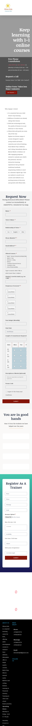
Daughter (15, 232)
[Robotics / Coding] (16, 260)
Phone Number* (11, 238)
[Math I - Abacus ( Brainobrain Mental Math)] (16, 256)
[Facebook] (13, 663)
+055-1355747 (21, 65)
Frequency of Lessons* (13, 286)
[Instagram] (18, 663)
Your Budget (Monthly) (12, 320)
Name (8, 211)
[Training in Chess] (16, 265)
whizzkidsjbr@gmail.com (21, 652)
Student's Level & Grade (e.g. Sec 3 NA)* (15, 277)
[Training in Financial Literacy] (16, 263)
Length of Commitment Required (16, 336)
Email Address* (10, 246)
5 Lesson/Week (11, 313)
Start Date (8, 328)
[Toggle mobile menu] (29, 5)
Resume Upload (10, 514)
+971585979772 (18, 632)
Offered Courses (11, 253)
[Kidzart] (16, 262)
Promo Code (9, 383)
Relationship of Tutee (12, 227)
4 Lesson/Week (11, 307)
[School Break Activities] (16, 267)
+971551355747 (18, 634)
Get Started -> (11, 92)
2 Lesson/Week (11, 296)
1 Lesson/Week (11, 291)
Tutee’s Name (10, 220)
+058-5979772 (12, 65)
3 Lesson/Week (11, 302)
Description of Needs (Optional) (15, 373)
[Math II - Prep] (16, 258)
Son (8, 232)
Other (22, 232)
